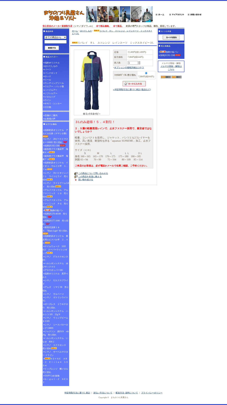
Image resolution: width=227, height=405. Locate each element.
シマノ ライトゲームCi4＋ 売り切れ (56, 185)
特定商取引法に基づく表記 (77, 393)
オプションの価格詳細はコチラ (129, 67)
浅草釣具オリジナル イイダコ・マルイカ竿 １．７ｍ (55, 166)
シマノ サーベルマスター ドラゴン (55, 353)
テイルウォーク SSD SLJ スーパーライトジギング (55, 249)
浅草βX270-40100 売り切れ (55, 215)
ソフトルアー (51, 93)
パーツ (48, 69)
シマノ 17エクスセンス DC (56, 258)
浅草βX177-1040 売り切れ (55, 222)
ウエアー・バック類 (54, 86)
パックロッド (51, 73)
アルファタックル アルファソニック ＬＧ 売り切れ (55, 193)
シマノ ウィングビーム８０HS (55, 319)
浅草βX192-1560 (52, 145)
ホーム (75, 31)
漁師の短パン (56, 210)
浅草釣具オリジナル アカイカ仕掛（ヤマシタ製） (55, 132)
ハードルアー (51, 90)
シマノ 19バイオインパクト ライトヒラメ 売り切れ (55, 176)
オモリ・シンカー (53, 103)
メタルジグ (50, 97)
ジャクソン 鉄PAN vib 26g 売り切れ (56, 333)
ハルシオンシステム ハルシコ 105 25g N (55, 313)
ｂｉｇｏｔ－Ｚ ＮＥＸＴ (55, 381)
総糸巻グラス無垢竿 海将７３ (55, 158)
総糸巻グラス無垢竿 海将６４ (55, 151)
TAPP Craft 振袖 (52, 376)
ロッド (48, 76)
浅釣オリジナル (52, 63)
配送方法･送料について (127, 393)
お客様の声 (50, 119)
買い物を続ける (85, 179)
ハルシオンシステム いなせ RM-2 (55, 340)
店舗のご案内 (51, 115)
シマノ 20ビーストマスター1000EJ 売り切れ (55, 141)
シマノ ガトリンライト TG (55, 299)
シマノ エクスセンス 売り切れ (55, 347)
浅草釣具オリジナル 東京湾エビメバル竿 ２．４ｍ (55, 239)
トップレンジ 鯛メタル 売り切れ (56, 370)
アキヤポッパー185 (54, 270)
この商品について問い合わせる (93, 173)
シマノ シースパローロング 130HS (55, 326)
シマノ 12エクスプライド (55, 282)
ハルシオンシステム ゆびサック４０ (55, 265)
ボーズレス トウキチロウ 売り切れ (55, 306)
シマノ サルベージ (54, 294)
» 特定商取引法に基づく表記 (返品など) (132, 89)
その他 (48, 107)
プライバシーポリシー (151, 393)
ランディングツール (54, 83)
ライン (48, 100)
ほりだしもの (51, 66)
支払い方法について (102, 393)
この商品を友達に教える (90, 176)
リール (48, 80)
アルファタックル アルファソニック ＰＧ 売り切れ (55, 203)
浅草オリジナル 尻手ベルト (55, 275)
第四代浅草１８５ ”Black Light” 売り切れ (55, 229)
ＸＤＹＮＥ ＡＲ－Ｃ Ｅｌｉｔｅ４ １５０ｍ (55, 362)
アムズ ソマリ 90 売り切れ (56, 289)
